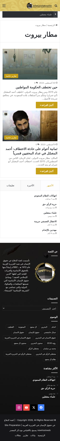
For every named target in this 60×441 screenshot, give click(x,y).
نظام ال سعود (50, 359)
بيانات (33, 435)
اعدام (54, 327)
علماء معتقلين (50, 213)
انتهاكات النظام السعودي (45, 196)
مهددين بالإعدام (49, 230)
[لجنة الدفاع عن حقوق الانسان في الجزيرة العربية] (39, 5)
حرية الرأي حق (49, 204)
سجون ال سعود (20, 343)
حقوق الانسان (18, 332)
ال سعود (33, 327)
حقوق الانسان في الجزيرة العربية (18, 338)
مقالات (18, 435)
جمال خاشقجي (50, 332)
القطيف (11, 327)
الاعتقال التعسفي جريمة (45, 221)
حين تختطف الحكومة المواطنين (36, 87)
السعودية (21, 327)
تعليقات (10, 185)
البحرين (44, 327)
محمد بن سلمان (49, 348)
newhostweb (44, 430)
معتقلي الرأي (33, 348)
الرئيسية (52, 25)
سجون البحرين (37, 343)
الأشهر (50, 185)
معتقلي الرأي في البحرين (46, 354)
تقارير (25, 435)
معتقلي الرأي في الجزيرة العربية (18, 354)
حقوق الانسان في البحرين (45, 338)
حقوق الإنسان (33, 332)
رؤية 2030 (51, 343)
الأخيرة (30, 185)
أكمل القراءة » (46, 105)
